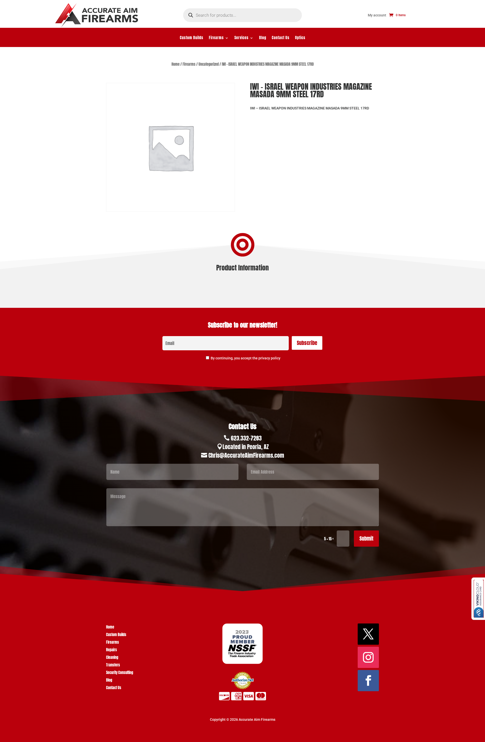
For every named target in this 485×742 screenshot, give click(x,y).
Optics (300, 38)
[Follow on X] (368, 634)
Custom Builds (191, 38)
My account (377, 15)
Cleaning (112, 658)
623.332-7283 (246, 438)
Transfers (113, 665)
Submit (366, 538)
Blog (262, 38)
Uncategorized (209, 64)
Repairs (111, 650)
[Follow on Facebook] (368, 680)
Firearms (216, 38)
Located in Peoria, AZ (246, 447)
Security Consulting (119, 673)
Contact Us (280, 38)
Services (241, 38)
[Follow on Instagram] (368, 657)
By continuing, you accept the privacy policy (245, 358)
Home (176, 64)
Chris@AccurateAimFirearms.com (246, 455)
